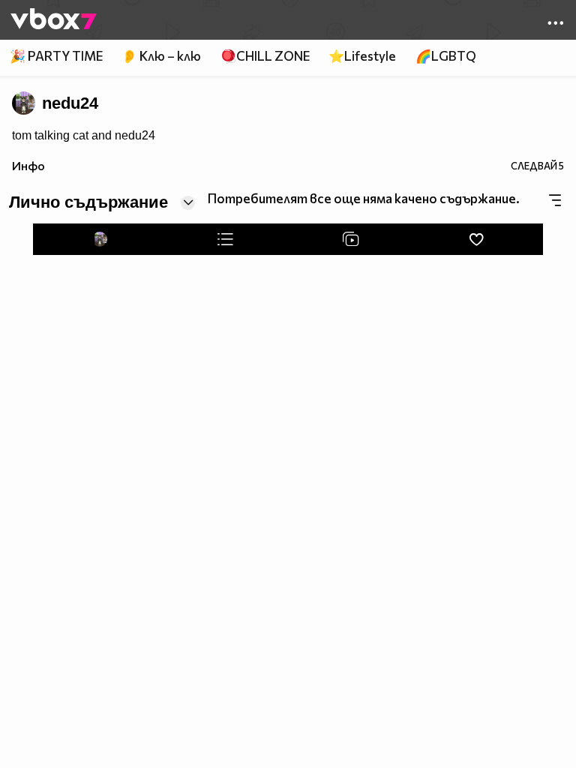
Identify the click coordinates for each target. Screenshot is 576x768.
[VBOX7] (53, 20)
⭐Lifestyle (362, 56)
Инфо (28, 165)
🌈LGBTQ (446, 56)
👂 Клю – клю (161, 56)
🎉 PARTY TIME (56, 56)
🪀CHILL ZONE (265, 56)
